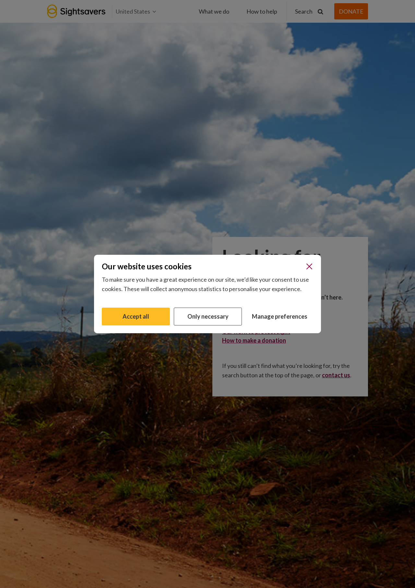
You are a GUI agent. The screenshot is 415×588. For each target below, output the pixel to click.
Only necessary (208, 316)
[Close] (309, 266)
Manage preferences (279, 316)
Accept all (136, 316)
